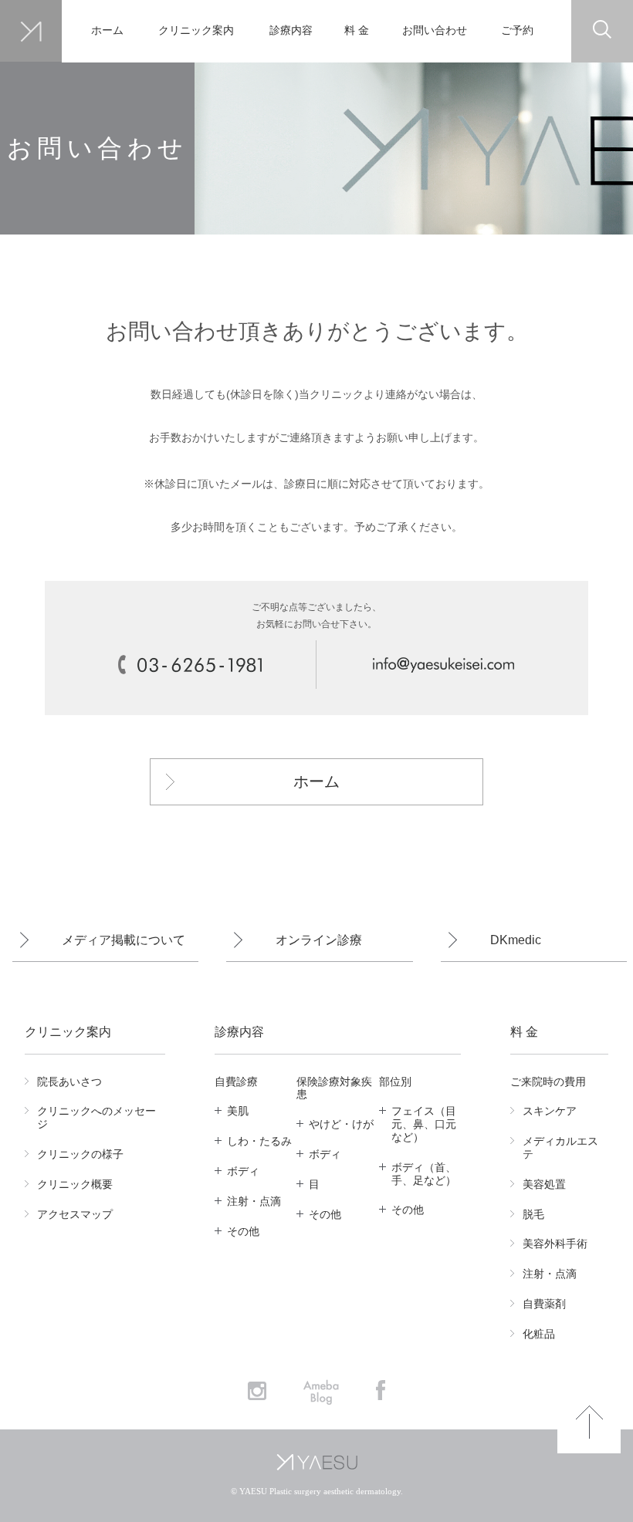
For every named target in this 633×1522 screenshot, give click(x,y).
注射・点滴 (254, 1201)
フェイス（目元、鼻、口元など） (423, 1124)
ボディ (243, 1171)
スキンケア (550, 1111)
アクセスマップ (75, 1214)
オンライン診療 (319, 940)
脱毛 (533, 1214)
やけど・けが (341, 1124)
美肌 (238, 1111)
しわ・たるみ (259, 1141)
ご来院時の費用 (548, 1081)
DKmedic (515, 940)
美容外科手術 (555, 1243)
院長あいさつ (69, 1081)
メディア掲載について (123, 940)
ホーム (107, 30)
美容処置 (544, 1184)
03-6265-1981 (190, 664)
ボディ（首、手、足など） (423, 1173)
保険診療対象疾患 (334, 1088)
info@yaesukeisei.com (443, 664)
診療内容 (291, 30)
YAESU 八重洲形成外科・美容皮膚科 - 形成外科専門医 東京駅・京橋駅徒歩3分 (31, 31)
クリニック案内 (195, 30)
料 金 (356, 30)
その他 (243, 1231)
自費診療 (236, 1081)
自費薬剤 (544, 1304)
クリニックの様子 (80, 1154)
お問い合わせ (434, 30)
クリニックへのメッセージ (96, 1117)
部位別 (395, 1081)
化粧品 (539, 1334)
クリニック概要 (75, 1184)
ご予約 (517, 30)
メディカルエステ (560, 1147)
